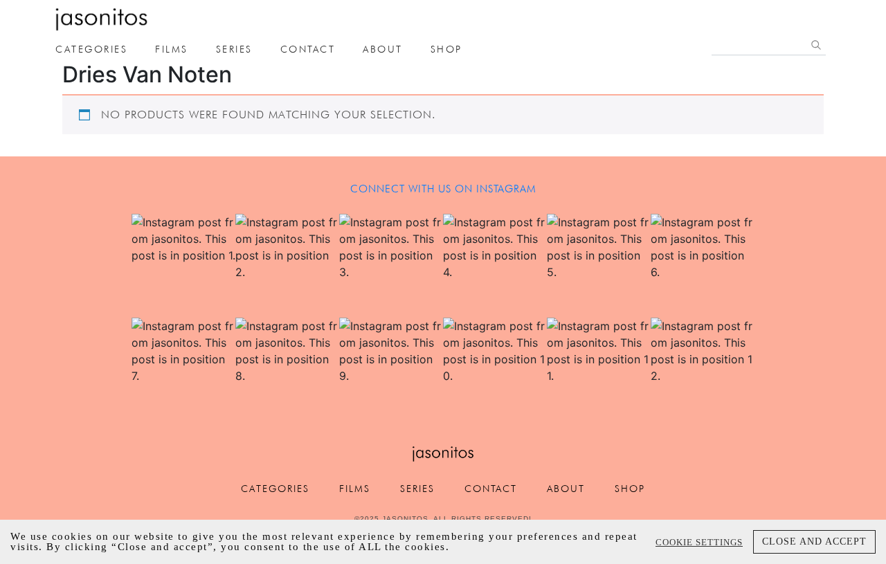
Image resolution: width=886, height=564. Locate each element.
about (383, 49)
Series (234, 49)
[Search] (816, 45)
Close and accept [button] (814, 541)
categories (91, 49)
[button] (183, 266)
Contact (308, 49)
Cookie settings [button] (699, 542)
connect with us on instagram (443, 189)
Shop (446, 49)
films (171, 49)
